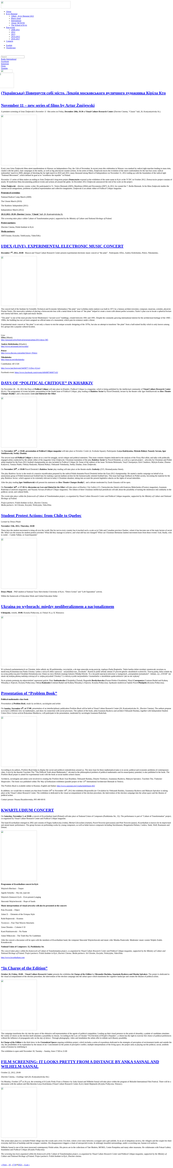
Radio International (8, 59)
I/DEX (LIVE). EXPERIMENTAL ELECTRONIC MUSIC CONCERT (62, 246)
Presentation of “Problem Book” (29, 693)
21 (21, 1165)
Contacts (9, 41)
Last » (27, 1165)
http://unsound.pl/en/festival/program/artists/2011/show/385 (24, 340)
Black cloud (16, 18)
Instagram (5, 64)
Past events (10, 27)
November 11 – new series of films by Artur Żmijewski (48, 105)
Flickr (3, 66)
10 (10, 1165)
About (8, 11)
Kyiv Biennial (11, 14)
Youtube (4, 68)
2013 (13, 34)
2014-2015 (15, 37)
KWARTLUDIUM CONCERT (27, 810)
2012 (13, 32)
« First (3, 1165)
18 (15, 1165)
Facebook (5, 61)
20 (19, 1165)
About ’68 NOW (18, 23)
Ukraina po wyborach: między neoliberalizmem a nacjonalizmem (57, 606)
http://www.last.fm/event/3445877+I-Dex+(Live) (20, 368)
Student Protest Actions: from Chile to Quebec (41, 515)
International (16, 21)
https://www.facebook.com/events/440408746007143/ (36, 372)
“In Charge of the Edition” (24, 968)
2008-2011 (15, 30)
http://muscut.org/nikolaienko (12, 359)
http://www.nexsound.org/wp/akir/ (14, 346)
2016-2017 (15, 39)
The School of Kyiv (19, 25)
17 (13, 1165)
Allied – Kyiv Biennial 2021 (22, 16)
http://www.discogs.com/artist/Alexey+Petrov (19, 353)
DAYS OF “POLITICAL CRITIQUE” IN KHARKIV (47, 383)
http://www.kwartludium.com (13, 957)
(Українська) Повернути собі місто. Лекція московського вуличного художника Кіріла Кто (83, 93)
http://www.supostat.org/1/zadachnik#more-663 (76, 786)
